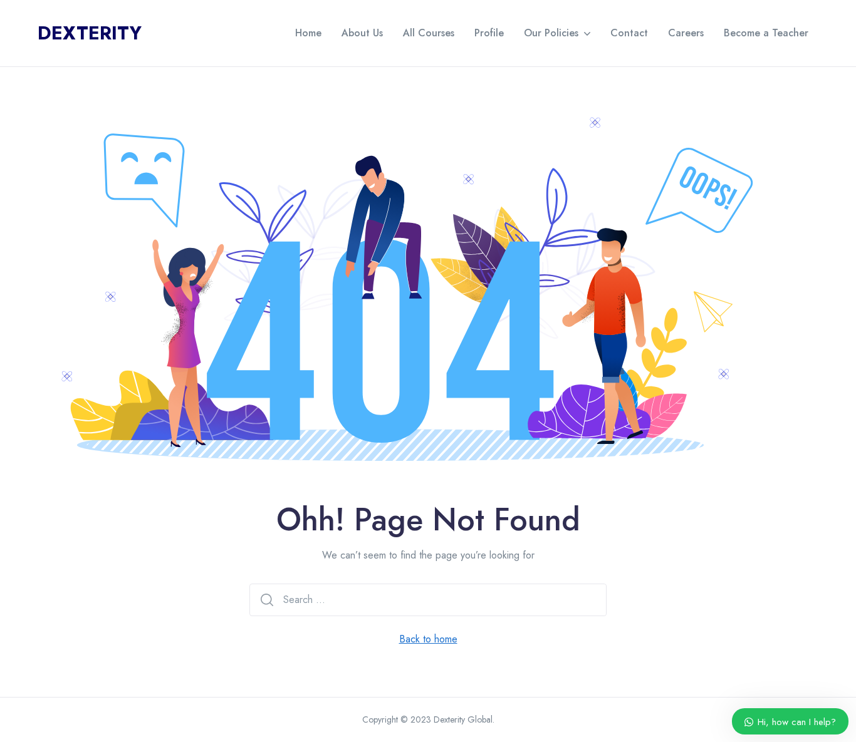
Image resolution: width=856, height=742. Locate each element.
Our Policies (551, 33)
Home (308, 33)
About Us (362, 33)
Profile (489, 33)
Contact (629, 33)
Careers (686, 33)
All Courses (428, 33)
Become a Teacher (766, 33)
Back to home (428, 639)
